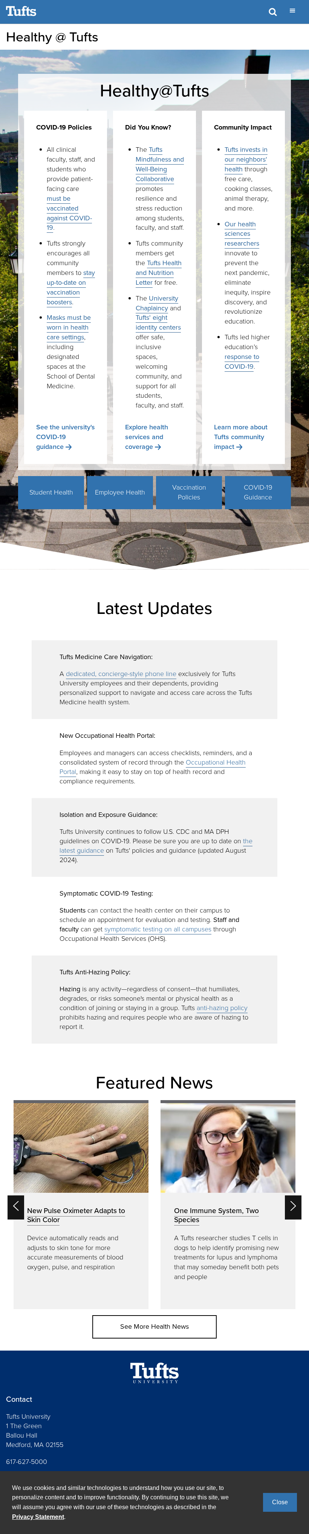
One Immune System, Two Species (216, 1215)
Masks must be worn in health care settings (69, 327)
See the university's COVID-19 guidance (65, 437)
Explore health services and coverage (146, 437)
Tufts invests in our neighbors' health (246, 159)
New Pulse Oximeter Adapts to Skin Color (76, 1215)
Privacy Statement (38, 1517)
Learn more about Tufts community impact (241, 437)
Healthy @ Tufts (52, 37)
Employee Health (120, 492)
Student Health (51, 492)
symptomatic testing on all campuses (157, 929)
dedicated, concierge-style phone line (121, 674)
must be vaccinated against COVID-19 (69, 213)
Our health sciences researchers (242, 234)
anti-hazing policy (222, 1008)
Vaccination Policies (189, 492)
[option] (81, 1204)
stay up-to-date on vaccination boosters (71, 287)
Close (280, 1502)
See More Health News (154, 1326)
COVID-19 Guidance (258, 492)
